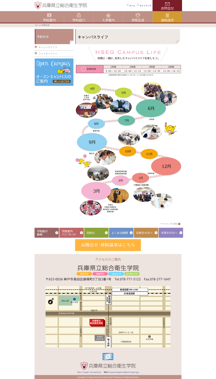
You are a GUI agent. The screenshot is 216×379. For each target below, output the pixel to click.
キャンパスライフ (47, 47)
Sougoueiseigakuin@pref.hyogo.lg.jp (123, 372)
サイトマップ (145, 5)
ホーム (132, 5)
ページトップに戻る (169, 223)
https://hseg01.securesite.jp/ (89, 372)
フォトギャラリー (47, 53)
